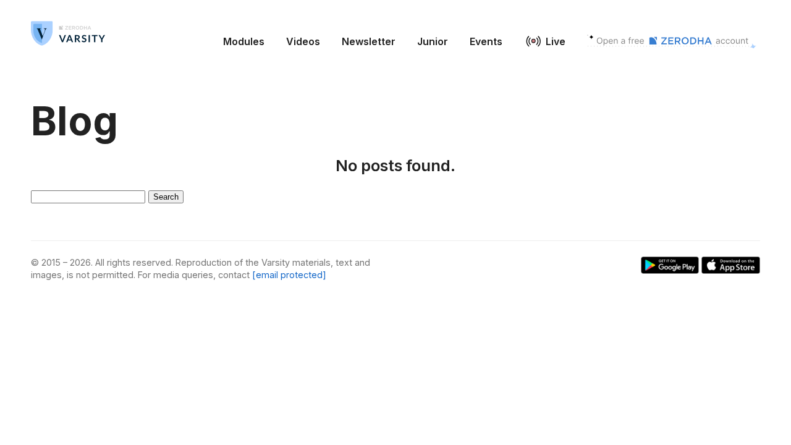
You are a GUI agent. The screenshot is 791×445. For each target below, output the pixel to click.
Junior (432, 41)
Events (486, 41)
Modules (243, 41)
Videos (303, 41)
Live (555, 41)
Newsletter (369, 41)
